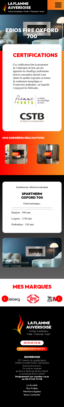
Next (59, 298)
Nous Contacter (32, 394)
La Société (32, 385)
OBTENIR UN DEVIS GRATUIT (32, 349)
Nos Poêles (32, 388)
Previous (5, 298)
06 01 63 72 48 (32, 342)
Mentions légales (32, 391)
